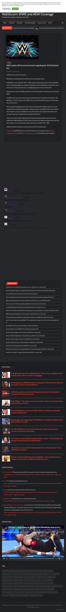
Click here (9, 131)
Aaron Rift (8, 71)
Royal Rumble (57, 586)
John (5, 481)
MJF (50, 583)
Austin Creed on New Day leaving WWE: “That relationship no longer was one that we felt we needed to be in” (32, 321)
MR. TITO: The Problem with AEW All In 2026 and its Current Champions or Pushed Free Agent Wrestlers (32, 310)
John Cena (36, 580)
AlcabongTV (8, 498)
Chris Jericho (54, 574)
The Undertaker (8, 592)
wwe (5, 595)
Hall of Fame (42, 23)
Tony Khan (19, 592)
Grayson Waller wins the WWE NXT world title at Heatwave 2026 (22, 329)
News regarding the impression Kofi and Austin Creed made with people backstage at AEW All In (30, 297)
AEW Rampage (27, 570)
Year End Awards (30, 23)
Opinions (11, 23)
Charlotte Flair (42, 574)
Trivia (50, 23)
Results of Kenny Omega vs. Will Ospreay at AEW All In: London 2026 (23, 332)
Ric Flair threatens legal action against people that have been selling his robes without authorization (30, 290)
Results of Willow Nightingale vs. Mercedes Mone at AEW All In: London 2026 (25, 335)
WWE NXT (14, 595)
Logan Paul (18, 583)
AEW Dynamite (15, 570)
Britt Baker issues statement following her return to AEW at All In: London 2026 (26, 287)
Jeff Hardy (17, 580)
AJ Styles (38, 570)
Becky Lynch (48, 570)
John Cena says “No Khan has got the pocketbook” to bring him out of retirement (26, 303)
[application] (33, 542)
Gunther (51, 577)
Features (19, 23)
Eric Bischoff (41, 577)
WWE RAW (24, 595)
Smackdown (17, 589)
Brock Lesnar (17, 574)
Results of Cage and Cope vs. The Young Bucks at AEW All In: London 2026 (24, 342)
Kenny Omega (47, 580)
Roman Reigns (46, 586)
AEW (5, 570)
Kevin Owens (7, 583)
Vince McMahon (39, 592)
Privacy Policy (60, 609)
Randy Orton (7, 586)
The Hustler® (8, 472)
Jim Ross (27, 580)
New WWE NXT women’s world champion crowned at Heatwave (22, 325)
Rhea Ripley (25, 586)
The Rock (50, 589)
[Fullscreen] (62, 558)
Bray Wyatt (7, 574)
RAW (16, 586)
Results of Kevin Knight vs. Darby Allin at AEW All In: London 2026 (22, 339)
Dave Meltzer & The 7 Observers (14, 505)
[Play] (4, 558)
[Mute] (59, 558)
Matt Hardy (28, 583)
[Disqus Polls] (33, 165)
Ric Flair (35, 586)
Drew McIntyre (29, 577)
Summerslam (39, 589)
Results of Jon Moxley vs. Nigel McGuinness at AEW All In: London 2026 (24, 352)
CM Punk (7, 577)
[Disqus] (33, 208)
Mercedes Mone (40, 583)
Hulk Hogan (7, 580)
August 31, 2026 (11, 486)
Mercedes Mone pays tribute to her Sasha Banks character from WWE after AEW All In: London (29, 317)
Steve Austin (28, 589)
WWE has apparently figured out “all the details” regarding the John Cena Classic (26, 314)
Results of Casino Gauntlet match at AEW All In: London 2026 (21, 345)
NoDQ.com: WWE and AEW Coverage (27, 14)
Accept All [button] (15, 8)
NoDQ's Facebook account (29, 133)
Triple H (28, 592)
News (4, 23)
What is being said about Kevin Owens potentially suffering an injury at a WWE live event (28, 300)
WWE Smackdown (36, 595)
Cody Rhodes (17, 577)
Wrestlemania (52, 592)
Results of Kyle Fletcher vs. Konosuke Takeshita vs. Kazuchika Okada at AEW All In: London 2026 (30, 349)
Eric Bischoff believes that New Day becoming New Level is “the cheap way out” (25, 307)
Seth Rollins (7, 589)
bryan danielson (29, 574)
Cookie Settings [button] (6, 8)
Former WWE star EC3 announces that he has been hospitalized (22, 293)
